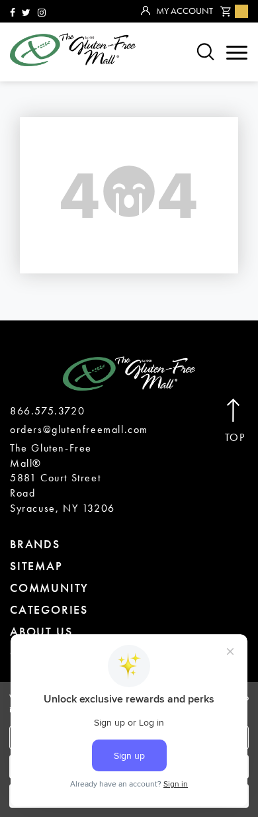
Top (235, 437)
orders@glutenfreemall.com (79, 429)
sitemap (36, 565)
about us (41, 631)
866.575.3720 (47, 411)
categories (49, 609)
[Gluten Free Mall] (73, 49)
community (49, 587)
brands (35, 544)
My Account (184, 11)
